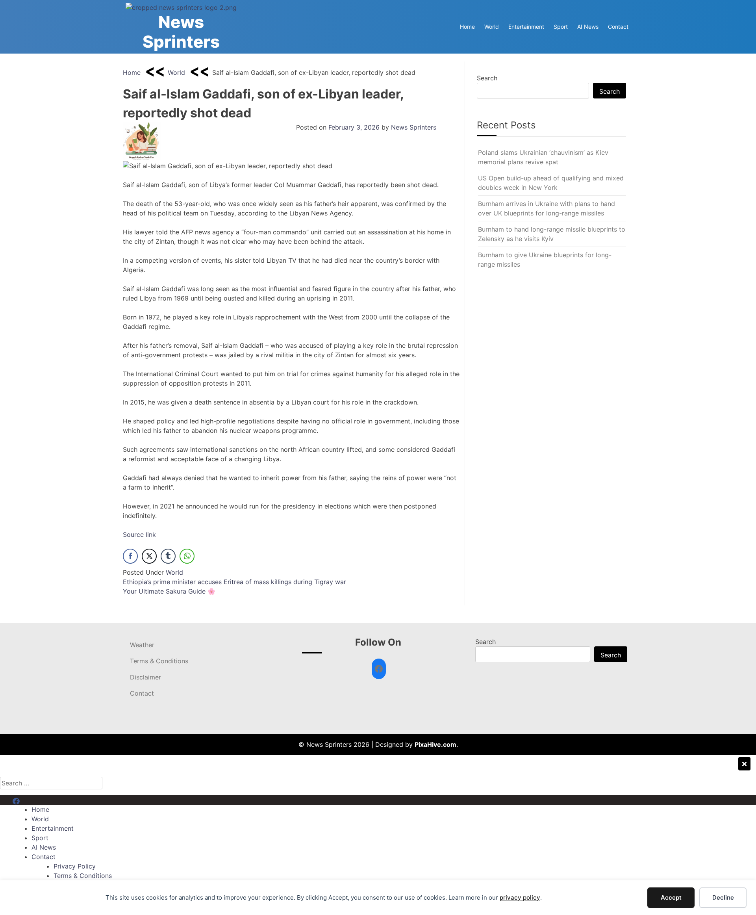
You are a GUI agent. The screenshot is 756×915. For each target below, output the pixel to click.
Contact (618, 26)
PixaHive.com (435, 744)
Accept (671, 897)
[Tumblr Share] (168, 556)
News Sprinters (181, 32)
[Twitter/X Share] (149, 556)
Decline (723, 897)
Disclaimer (145, 677)
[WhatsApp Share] (187, 556)
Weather (142, 645)
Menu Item (28, 800)
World (491, 26)
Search (487, 78)
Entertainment (526, 26)
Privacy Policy (75, 866)
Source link (139, 534)
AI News (587, 26)
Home (467, 26)
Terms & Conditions (159, 661)
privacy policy (520, 897)
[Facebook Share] (130, 556)
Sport (561, 26)
